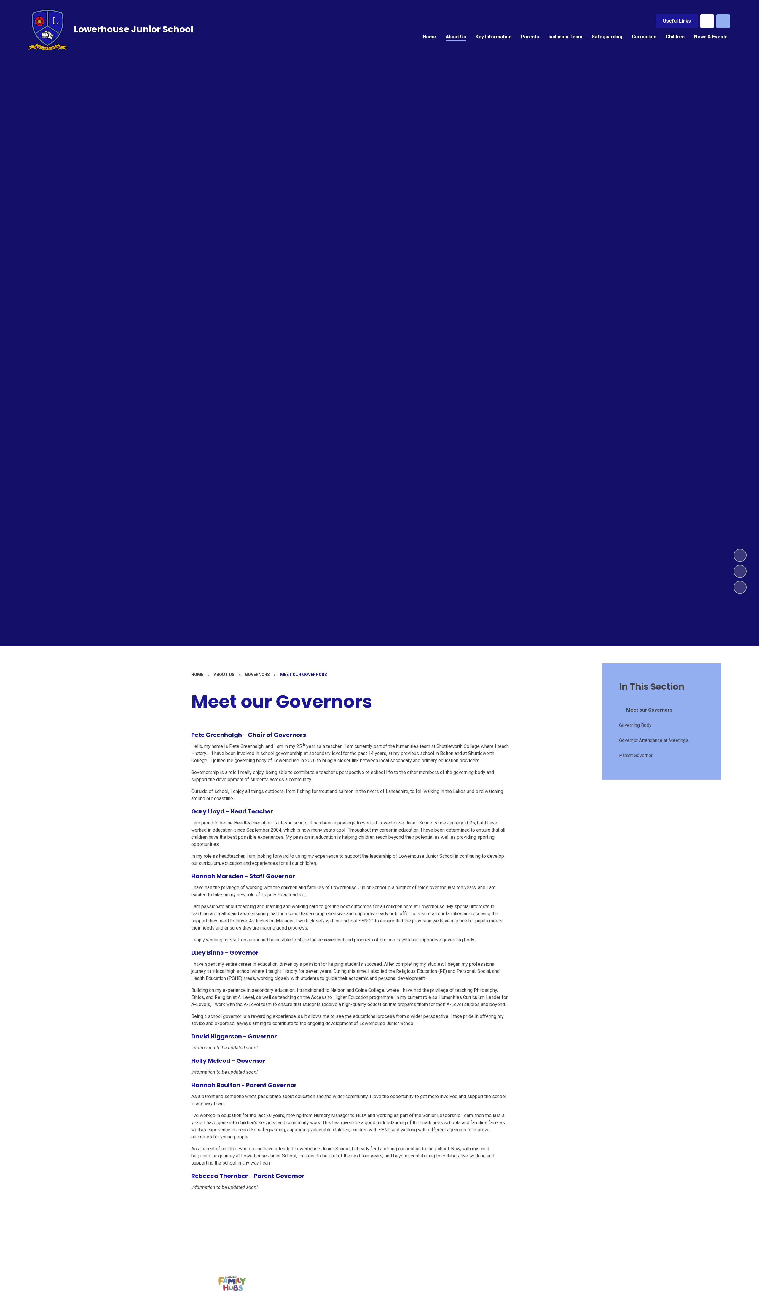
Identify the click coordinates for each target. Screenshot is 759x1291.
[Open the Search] (723, 21)
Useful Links (677, 21)
